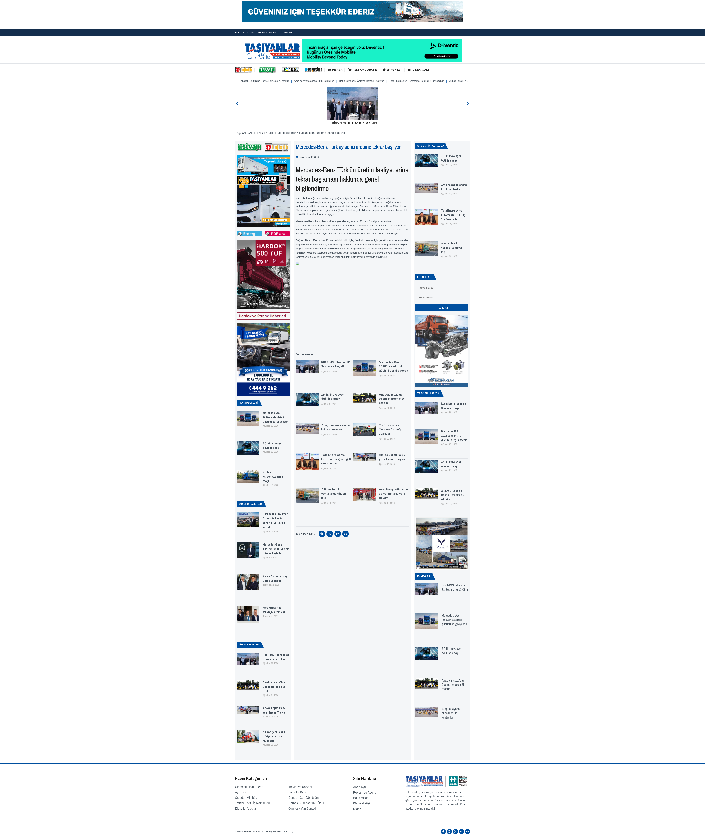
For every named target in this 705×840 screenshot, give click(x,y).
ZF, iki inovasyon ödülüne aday (452, 650)
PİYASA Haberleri (249, 644)
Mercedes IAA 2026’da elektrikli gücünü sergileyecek (275, 417)
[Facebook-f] (443, 831)
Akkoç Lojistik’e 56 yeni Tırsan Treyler (418, 80)
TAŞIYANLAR (244, 132)
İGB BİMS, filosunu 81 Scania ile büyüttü (353, 123)
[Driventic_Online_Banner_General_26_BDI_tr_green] (382, 61)
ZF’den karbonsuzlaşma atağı (273, 476)
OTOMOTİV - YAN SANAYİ (430, 146)
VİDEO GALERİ (422, 69)
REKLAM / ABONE (365, 69)
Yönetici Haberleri (250, 504)
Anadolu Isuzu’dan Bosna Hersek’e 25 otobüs (274, 687)
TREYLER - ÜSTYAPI (428, 393)
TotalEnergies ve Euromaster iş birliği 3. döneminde (365, 80)
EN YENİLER (394, 69)
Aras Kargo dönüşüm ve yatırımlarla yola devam (393, 493)
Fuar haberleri (248, 402)
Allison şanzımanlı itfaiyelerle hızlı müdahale (274, 736)
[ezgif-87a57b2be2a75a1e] (352, 20)
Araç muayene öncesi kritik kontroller (262, 80)
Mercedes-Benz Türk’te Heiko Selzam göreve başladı (276, 549)
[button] (237, 104)
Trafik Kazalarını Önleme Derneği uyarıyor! (310, 80)
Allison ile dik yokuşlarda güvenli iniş (463, 80)
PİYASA (337, 69)
